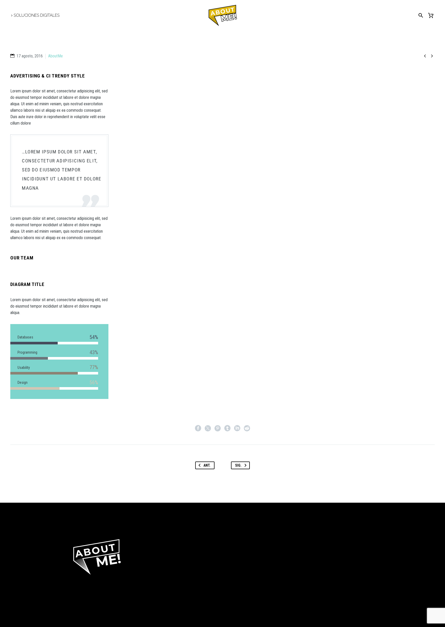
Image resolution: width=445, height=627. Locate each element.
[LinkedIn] (237, 428)
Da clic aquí (89, 596)
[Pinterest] (218, 428)
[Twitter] (208, 428)
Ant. (206, 465)
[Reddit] (247, 428)
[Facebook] (198, 428)
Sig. (238, 465)
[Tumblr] (227, 428)
